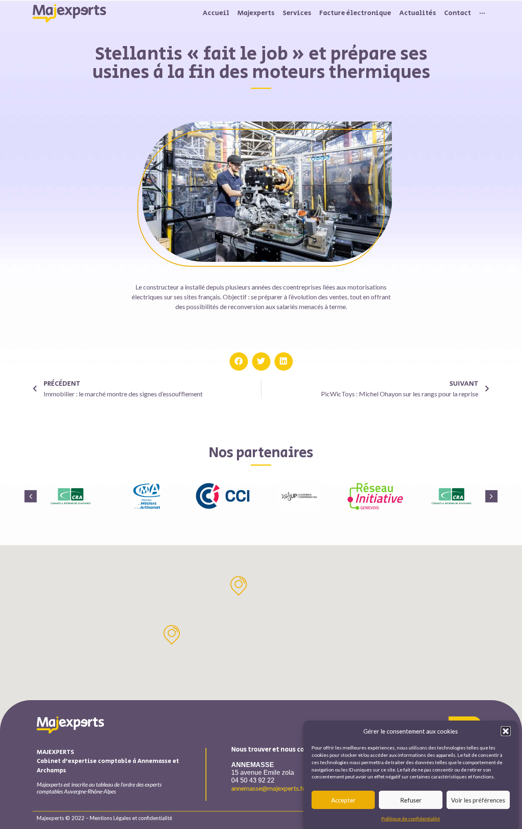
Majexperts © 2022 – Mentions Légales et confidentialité (104, 818)
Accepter (343, 800)
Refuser (411, 800)
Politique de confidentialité (410, 819)
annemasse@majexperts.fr (268, 788)
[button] (506, 731)
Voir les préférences (478, 800)
